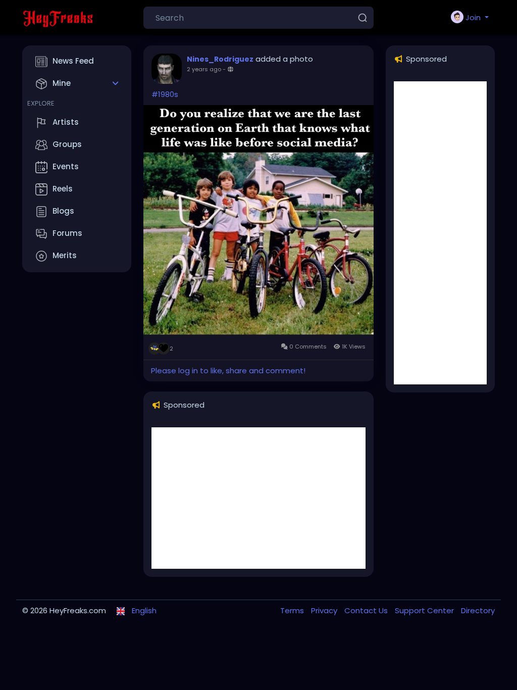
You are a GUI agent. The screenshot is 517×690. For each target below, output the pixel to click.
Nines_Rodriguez (220, 59)
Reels (63, 188)
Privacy (325, 610)
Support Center (425, 610)
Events (66, 166)
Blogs (63, 211)
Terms (293, 610)
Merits (65, 255)
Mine (62, 83)
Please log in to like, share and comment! (228, 370)
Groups (67, 144)
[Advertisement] (258, 498)
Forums (67, 233)
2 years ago (204, 69)
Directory (478, 610)
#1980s (164, 94)
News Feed (73, 61)
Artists (66, 122)
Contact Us (367, 610)
